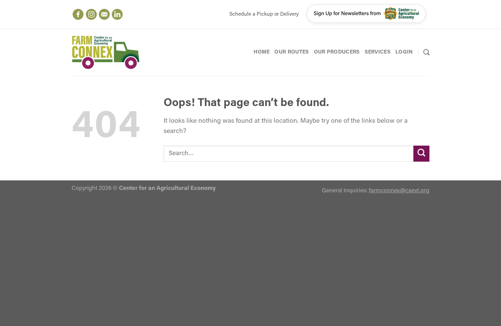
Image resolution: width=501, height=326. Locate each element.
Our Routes (291, 52)
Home (262, 52)
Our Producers (337, 52)
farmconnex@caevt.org (399, 191)
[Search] (426, 52)
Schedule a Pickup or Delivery (264, 14)
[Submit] (421, 154)
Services (378, 52)
